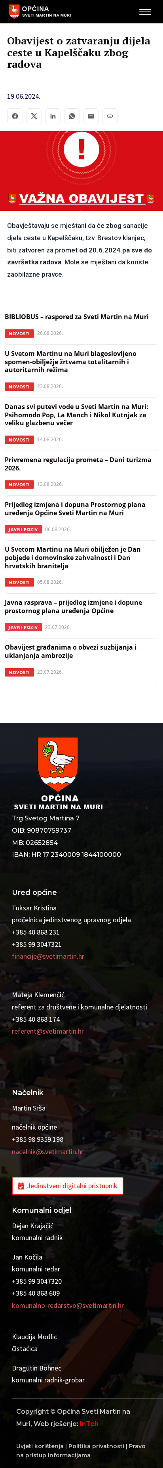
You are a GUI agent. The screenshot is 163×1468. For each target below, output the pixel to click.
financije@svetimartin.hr (48, 956)
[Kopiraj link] (110, 116)
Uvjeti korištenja (40, 1446)
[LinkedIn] (53, 116)
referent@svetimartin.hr (48, 1031)
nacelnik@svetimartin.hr (47, 1151)
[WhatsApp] (72, 116)
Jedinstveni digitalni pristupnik (72, 1185)
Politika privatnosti (96, 1446)
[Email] (91, 116)
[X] (34, 116)
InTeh (89, 1424)
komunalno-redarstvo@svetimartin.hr (68, 1305)
